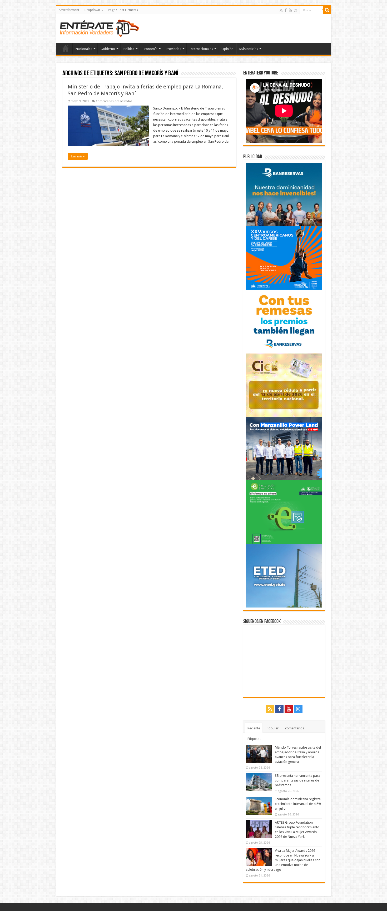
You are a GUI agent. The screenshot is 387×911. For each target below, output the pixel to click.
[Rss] (281, 10)
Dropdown (92, 10)
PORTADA (65, 48)
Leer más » (78, 156)
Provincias (173, 49)
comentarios (294, 728)
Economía (150, 49)
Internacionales (201, 49)
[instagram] (296, 10)
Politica (128, 49)
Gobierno (108, 49)
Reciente (253, 728)
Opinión (227, 49)
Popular (273, 728)
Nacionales (84, 49)
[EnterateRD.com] (99, 27)
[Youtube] (290, 10)
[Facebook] (285, 10)
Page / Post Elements (123, 10)
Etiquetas (254, 739)
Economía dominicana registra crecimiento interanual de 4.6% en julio (298, 803)
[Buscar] (327, 10)
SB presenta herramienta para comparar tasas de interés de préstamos (297, 780)
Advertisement (69, 10)
